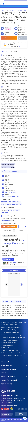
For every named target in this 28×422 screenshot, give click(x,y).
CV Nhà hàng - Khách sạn (15, 355)
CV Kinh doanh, (5, 335)
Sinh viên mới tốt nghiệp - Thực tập (11, 204)
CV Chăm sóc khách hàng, (8, 348)
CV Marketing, (13, 337)
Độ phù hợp (14, 51)
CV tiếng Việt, (22, 322)
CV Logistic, (4, 355)
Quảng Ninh (4, 212)
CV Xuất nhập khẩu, (12, 340)
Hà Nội (10, 210)
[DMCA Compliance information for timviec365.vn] (11, 409)
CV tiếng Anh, (13, 322)
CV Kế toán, (15, 332)
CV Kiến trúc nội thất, (7, 345)
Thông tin (4, 51)
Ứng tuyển (10, 38)
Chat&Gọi (24, 38)
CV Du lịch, (19, 350)
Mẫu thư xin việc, (16, 327)
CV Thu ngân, (4, 353)
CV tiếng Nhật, (13, 324)
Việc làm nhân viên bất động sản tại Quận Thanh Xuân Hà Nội (20, 313)
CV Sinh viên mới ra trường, (8, 342)
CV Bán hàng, (4, 337)
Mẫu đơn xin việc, (5, 327)
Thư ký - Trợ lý (16, 201)
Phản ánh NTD (7, 230)
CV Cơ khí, (3, 340)
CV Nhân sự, (18, 335)
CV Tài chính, (21, 353)
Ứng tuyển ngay (5, 220)
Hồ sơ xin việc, (5, 322)
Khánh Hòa (16, 210)
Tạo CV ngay (7, 259)
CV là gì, (14, 330)
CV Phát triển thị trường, (7, 350)
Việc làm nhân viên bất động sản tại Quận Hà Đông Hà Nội (20, 307)
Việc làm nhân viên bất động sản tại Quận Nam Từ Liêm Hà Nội (8, 313)
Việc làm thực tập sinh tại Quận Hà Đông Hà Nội (7, 307)
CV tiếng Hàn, (4, 324)
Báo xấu (21, 230)
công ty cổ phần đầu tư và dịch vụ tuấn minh (17, 43)
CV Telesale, (12, 353)
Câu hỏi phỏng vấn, (6, 332)
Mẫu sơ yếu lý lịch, (6, 330)
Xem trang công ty (13, 46)
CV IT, (11, 335)
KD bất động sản (6, 201)
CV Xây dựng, (22, 337)
